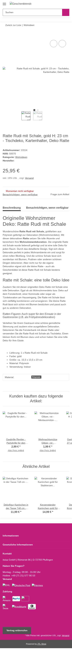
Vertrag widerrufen (17, 630)
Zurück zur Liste (13, 25)
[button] (56, 3)
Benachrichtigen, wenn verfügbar (20, 194)
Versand (29, 178)
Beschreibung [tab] (12, 207)
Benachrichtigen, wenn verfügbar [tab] (47, 207)
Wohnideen (21, 157)
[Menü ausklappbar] (4, 3)
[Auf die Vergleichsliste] (53, 43)
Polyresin (36, 377)
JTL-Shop (41, 644)
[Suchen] (65, 12)
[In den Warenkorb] (5, 35)
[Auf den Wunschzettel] (62, 43)
